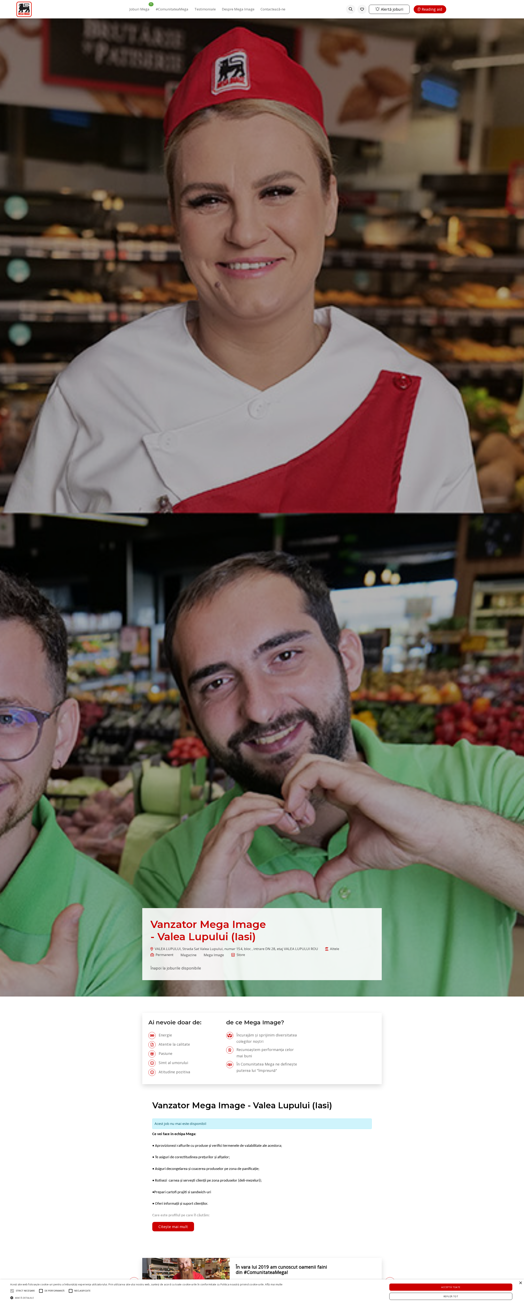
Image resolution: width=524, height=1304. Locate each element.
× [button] (520, 1283)
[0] (362, 9)
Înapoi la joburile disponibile (175, 968)
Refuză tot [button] (451, 1296)
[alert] (262, 1291)
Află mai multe (273, 1284)
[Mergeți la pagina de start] (24, 9)
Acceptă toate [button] (450, 1287)
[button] (146, 1297)
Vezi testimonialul (252, 1279)
